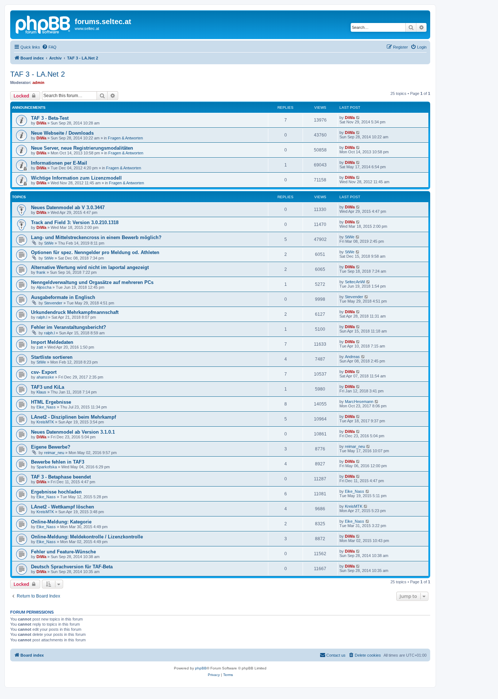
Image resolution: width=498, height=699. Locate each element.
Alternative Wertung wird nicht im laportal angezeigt (90, 267)
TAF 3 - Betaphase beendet (61, 477)
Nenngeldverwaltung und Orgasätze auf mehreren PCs (92, 282)
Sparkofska (46, 467)
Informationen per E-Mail (59, 163)
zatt (39, 347)
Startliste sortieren (52, 357)
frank (41, 272)
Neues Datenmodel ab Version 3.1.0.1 (73, 432)
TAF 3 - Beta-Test (50, 118)
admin (38, 82)
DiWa (41, 123)
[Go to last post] (358, 117)
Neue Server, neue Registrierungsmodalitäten (82, 148)
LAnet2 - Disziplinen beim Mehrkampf (73, 417)
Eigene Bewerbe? (50, 447)
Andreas (352, 356)
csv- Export (44, 372)
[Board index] (43, 23)
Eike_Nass (46, 407)
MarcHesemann (359, 401)
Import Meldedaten (52, 342)
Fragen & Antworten (125, 138)
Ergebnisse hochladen (56, 492)
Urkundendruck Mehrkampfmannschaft (74, 312)
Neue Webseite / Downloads (62, 133)
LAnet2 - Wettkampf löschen (62, 507)
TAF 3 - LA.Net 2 (37, 74)
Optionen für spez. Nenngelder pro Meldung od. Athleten (95, 252)
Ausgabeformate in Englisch (63, 297)
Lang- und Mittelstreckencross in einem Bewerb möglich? (96, 237)
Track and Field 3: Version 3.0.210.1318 (74, 222)
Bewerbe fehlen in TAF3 (57, 462)
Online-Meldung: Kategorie (61, 522)
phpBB (201, 668)
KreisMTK (45, 422)
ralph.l (41, 317)
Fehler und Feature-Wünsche (63, 551)
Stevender (53, 303)
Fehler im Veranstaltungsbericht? (68, 327)
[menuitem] (49, 47)
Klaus (41, 392)
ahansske (45, 377)
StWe (49, 243)
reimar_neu (54, 452)
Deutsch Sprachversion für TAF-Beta (72, 566)
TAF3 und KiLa (47, 387)
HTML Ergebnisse (51, 402)
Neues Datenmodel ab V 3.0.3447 (68, 207)
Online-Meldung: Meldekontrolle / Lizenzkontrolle (87, 536)
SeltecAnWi (355, 282)
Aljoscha (43, 287)
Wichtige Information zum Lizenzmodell (76, 178)
